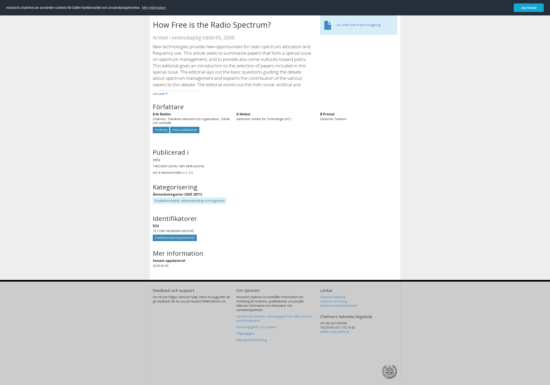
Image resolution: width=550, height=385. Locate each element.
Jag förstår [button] (529, 7)
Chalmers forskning (333, 301)
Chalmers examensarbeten (339, 305)
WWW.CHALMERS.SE (334, 332)
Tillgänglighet (245, 333)
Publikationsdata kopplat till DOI (174, 238)
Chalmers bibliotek (333, 297)
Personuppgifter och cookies (256, 327)
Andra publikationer (185, 130)
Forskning (161, 130)
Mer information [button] (154, 7)
